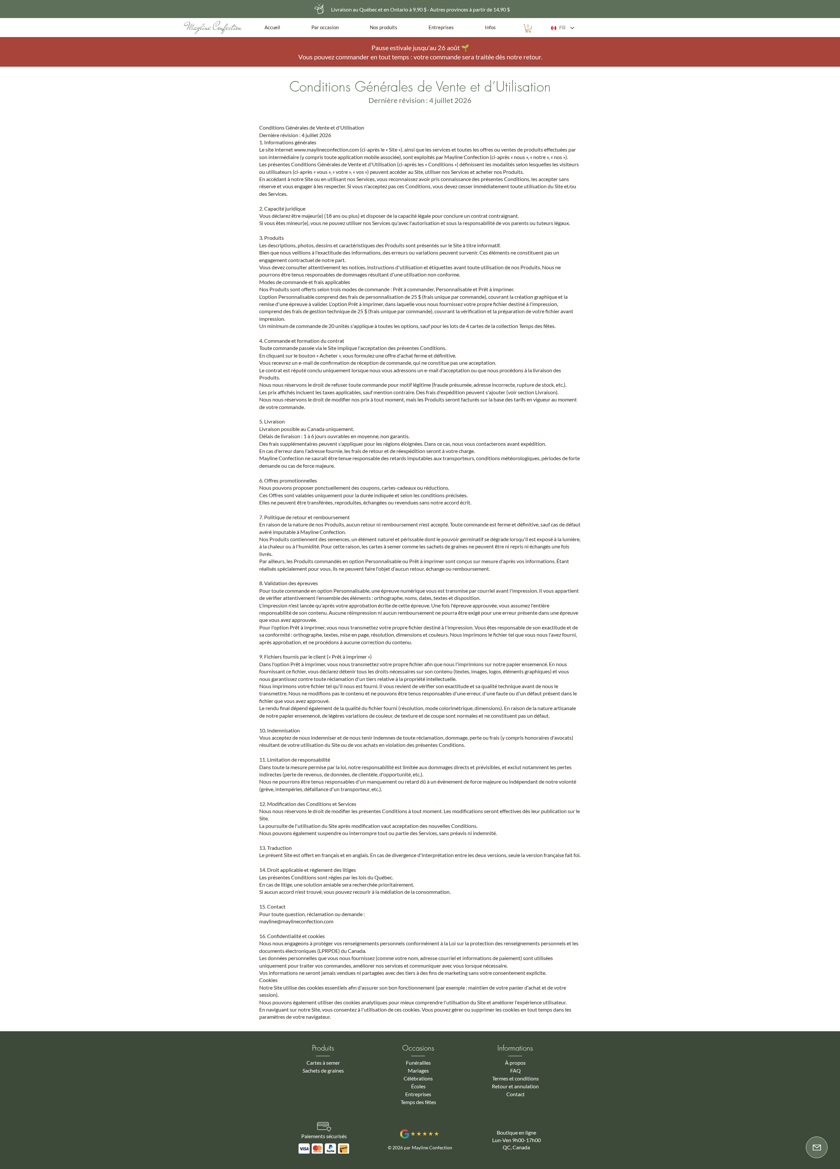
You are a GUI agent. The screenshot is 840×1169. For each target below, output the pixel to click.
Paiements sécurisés (324, 1136)
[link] (528, 28)
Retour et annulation (515, 1086)
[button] (335, 27)
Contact (515, 1094)
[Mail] (817, 1147)
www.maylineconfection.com (326, 149)
